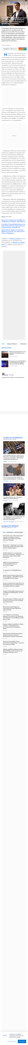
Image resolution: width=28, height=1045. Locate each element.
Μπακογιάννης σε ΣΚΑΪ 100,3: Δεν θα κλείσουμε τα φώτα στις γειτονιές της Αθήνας (17, 363)
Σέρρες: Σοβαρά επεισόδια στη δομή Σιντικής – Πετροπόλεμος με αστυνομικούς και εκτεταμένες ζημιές (13, 626)
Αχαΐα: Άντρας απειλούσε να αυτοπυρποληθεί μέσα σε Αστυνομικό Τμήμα (11, 564)
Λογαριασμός (26, 2)
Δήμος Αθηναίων (12, 343)
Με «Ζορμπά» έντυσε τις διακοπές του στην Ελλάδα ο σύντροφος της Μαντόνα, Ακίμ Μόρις (13, 518)
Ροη (4, 532)
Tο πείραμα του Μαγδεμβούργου (12, 570)
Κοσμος (5, 461)
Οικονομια (6, 481)
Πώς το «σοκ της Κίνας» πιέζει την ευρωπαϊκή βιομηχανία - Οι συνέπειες (13, 478)
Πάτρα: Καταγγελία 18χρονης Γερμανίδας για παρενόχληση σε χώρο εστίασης (12, 608)
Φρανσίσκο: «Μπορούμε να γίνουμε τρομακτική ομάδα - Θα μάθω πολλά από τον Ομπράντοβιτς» (13, 547)
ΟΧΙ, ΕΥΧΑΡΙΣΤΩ (12, 1041)
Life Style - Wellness (8, 521)
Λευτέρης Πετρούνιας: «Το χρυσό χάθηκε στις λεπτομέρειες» (12, 498)
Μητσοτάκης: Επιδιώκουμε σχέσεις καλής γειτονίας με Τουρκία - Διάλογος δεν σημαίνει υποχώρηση (13, 635)
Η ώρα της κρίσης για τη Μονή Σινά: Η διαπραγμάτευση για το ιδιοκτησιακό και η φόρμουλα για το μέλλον (13, 585)
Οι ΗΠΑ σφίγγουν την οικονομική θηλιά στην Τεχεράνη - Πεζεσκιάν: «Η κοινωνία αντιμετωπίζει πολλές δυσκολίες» (13, 555)
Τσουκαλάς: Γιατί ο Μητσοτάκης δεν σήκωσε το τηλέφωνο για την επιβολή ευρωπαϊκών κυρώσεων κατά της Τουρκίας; (13, 538)
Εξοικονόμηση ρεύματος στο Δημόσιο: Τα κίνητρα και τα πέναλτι (17, 353)
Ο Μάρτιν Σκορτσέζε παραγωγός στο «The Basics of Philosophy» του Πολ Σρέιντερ (13, 593)
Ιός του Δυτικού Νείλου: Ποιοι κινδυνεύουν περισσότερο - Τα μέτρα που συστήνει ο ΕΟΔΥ (13, 643)
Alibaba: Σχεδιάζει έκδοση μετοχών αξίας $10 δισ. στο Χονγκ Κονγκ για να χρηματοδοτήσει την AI (13, 651)
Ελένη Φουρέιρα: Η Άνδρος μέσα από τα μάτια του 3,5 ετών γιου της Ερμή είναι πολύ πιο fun (13, 600)
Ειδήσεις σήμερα (15, 238)
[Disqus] (14, 390)
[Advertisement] (14, 425)
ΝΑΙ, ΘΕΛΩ (22, 1041)
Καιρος (22, 2)
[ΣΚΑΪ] (14, 2)
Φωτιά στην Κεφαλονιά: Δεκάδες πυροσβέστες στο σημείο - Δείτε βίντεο (13, 220)
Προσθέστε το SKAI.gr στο (13, 48)
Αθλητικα (5, 500)
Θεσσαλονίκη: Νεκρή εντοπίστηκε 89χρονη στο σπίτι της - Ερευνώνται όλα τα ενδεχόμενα (13, 231)
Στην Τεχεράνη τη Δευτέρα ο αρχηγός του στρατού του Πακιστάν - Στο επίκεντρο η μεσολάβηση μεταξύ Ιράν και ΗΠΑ (13, 617)
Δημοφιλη (10, 532)
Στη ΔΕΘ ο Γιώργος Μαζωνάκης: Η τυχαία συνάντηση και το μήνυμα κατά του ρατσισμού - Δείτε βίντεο (13, 226)
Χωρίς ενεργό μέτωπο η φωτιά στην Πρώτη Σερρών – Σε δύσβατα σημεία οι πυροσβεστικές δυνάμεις (13, 577)
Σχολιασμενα (18, 532)
